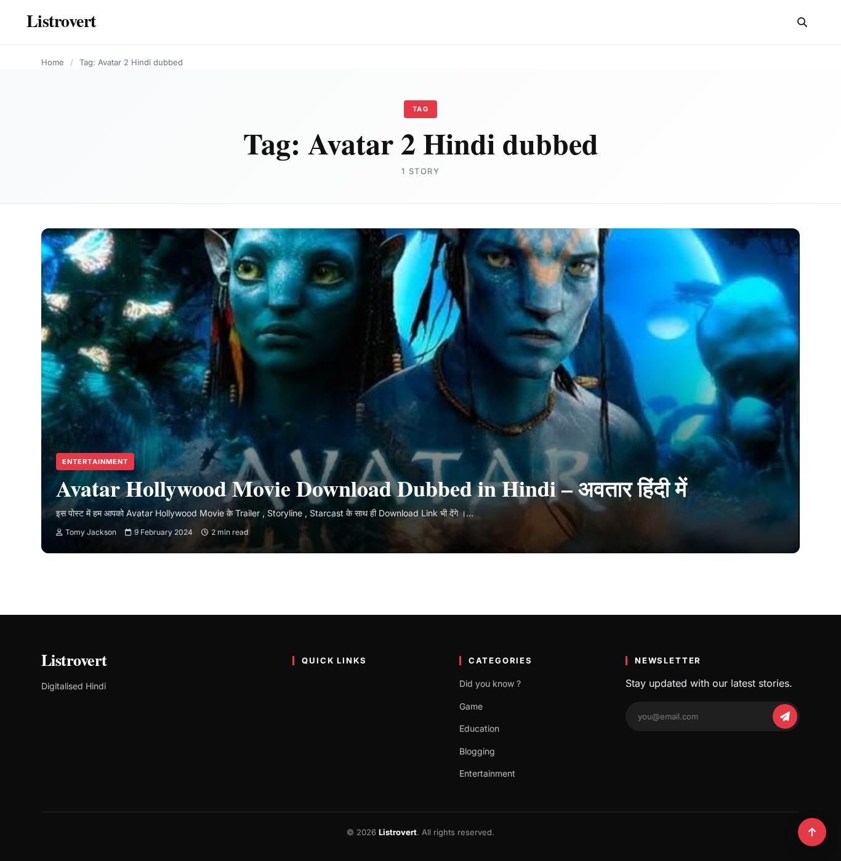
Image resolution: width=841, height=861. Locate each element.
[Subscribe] (785, 716)
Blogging (477, 751)
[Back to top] (812, 832)
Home (52, 62)
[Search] (802, 22)
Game (471, 706)
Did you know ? (490, 683)
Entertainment (95, 461)
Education (479, 728)
